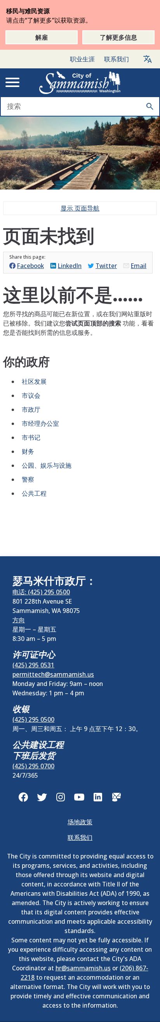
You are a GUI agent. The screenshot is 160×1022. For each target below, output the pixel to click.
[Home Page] (80, 82)
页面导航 (80, 208)
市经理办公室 (40, 423)
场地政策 (80, 822)
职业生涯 (82, 59)
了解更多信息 (118, 37)
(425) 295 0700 (33, 766)
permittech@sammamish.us (53, 674)
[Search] (150, 106)
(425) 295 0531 (33, 665)
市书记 (31, 437)
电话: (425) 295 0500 (41, 592)
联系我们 (116, 59)
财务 (28, 451)
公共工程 (34, 493)
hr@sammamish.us (83, 968)
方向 (18, 620)
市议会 (31, 395)
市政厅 (31, 409)
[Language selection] (147, 59)
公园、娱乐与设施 (46, 465)
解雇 (41, 37)
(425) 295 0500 (33, 719)
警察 (28, 479)
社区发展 (34, 381)
